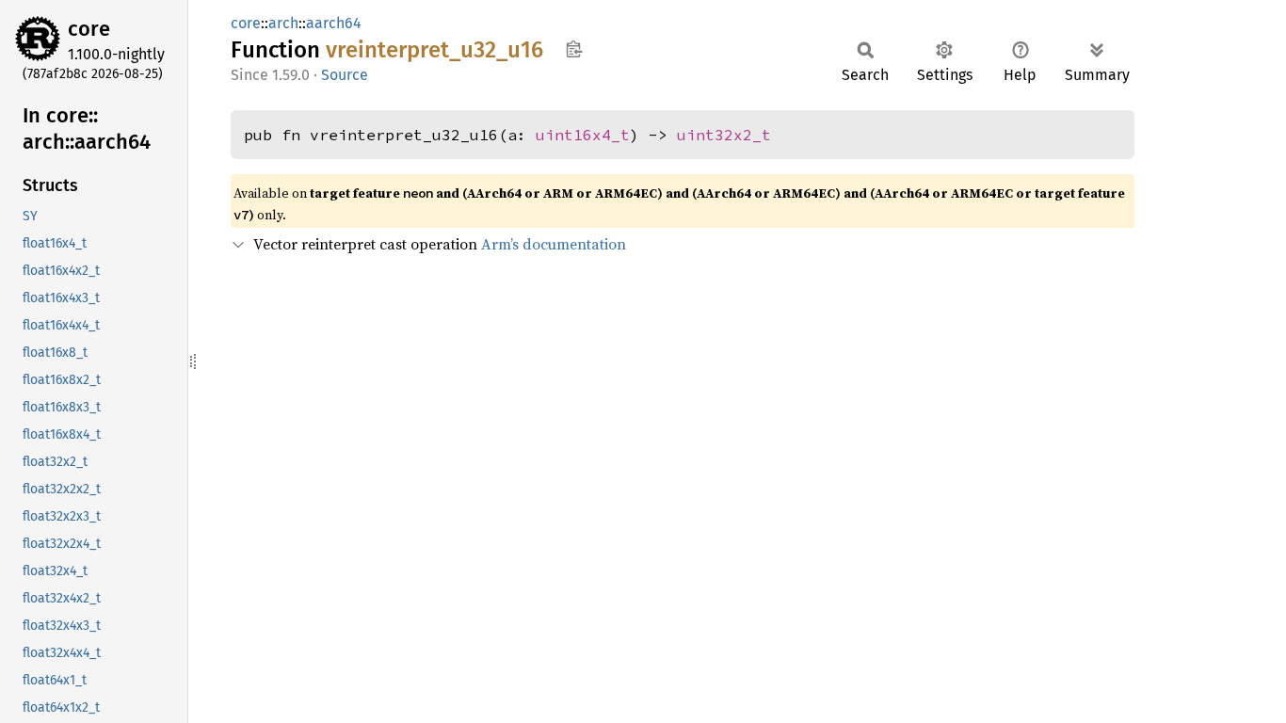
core (89, 28)
